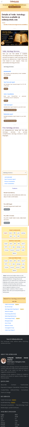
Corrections (24, 390)
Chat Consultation (9, 183)
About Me (4, 385)
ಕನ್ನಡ (11, 236)
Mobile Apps (4, 407)
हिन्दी (16, 415)
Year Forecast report (9, 82)
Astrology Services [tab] (9, 67)
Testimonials (24, 385)
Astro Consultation (9, 94)
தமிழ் (18, 233)
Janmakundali (7, 71)
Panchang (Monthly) (10, 314)
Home (3, 22)
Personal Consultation (7, 405)
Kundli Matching (8, 402)
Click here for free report (10, 110)
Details (5, 78)
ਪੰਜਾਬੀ (6, 246)
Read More (6, 209)
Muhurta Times (9, 325)
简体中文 (14, 253)
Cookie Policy (5, 390)
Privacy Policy (24, 387)
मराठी (18, 236)
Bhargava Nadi (9, 321)
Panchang (25, 402)
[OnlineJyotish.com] (14, 1)
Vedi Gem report (8, 105)
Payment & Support (7, 387)
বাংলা (14, 236)
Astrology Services (7, 172)
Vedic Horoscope (12, 304)
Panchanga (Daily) (12, 318)
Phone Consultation (9, 181)
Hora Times (8, 323)
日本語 (23, 250)
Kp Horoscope (8, 307)
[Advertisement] (14, 154)
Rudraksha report (8, 114)
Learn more (10, 364)
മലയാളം (23, 233)
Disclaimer (16, 387)
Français (6, 250)
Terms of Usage (5, 392)
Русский (12, 250)
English (5, 233)
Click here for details (14, 7)
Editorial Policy (15, 390)
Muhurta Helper (9, 311)
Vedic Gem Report (10, 330)
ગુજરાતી (23, 243)
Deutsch (18, 250)
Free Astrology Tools (22, 405)
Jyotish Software (13, 407)
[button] (2, 1)
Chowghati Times (9, 328)
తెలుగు (10, 233)
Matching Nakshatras (10, 316)
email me (13, 372)
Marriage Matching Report (14, 309)
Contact (13, 385)
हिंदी (14, 233)
